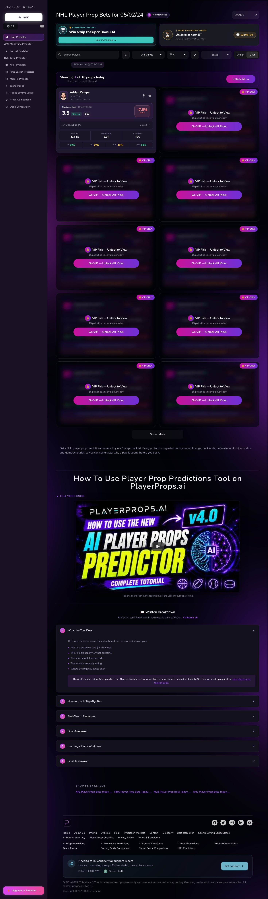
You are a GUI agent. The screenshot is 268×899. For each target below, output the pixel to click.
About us (79, 833)
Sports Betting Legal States (214, 833)
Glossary (168, 833)
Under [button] (240, 54)
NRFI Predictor (18, 65)
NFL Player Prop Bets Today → (94, 791)
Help (117, 833)
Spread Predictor (16, 51)
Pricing (93, 833)
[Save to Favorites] (150, 96)
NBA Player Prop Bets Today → (133, 791)
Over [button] (252, 54)
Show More (157, 434)
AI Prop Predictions (74, 843)
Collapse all (190, 617)
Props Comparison (20, 99)
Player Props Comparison (153, 848)
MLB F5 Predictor (19, 79)
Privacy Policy (126, 837)
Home (66, 833)
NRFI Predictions (186, 848)
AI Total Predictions (188, 843)
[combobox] (245, 14)
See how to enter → (106, 40)
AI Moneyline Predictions (115, 843)
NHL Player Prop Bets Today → (211, 791)
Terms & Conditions (149, 837)
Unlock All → (240, 79)
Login (26, 17)
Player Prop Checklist (102, 837)
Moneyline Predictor (18, 44)
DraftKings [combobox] (147, 54)
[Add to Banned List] (144, 95)
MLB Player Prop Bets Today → (172, 791)
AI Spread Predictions (151, 843)
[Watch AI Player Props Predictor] (158, 546)
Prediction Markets (134, 833)
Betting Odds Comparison (115, 848)
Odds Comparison (20, 106)
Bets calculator (185, 833)
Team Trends (17, 86)
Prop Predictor (18, 37)
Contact (153, 833)
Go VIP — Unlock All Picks (209, 126)
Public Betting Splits (21, 92)
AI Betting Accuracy (74, 837)
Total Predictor (15, 58)
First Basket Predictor (22, 72)
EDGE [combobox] (215, 54)
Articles (105, 833)
